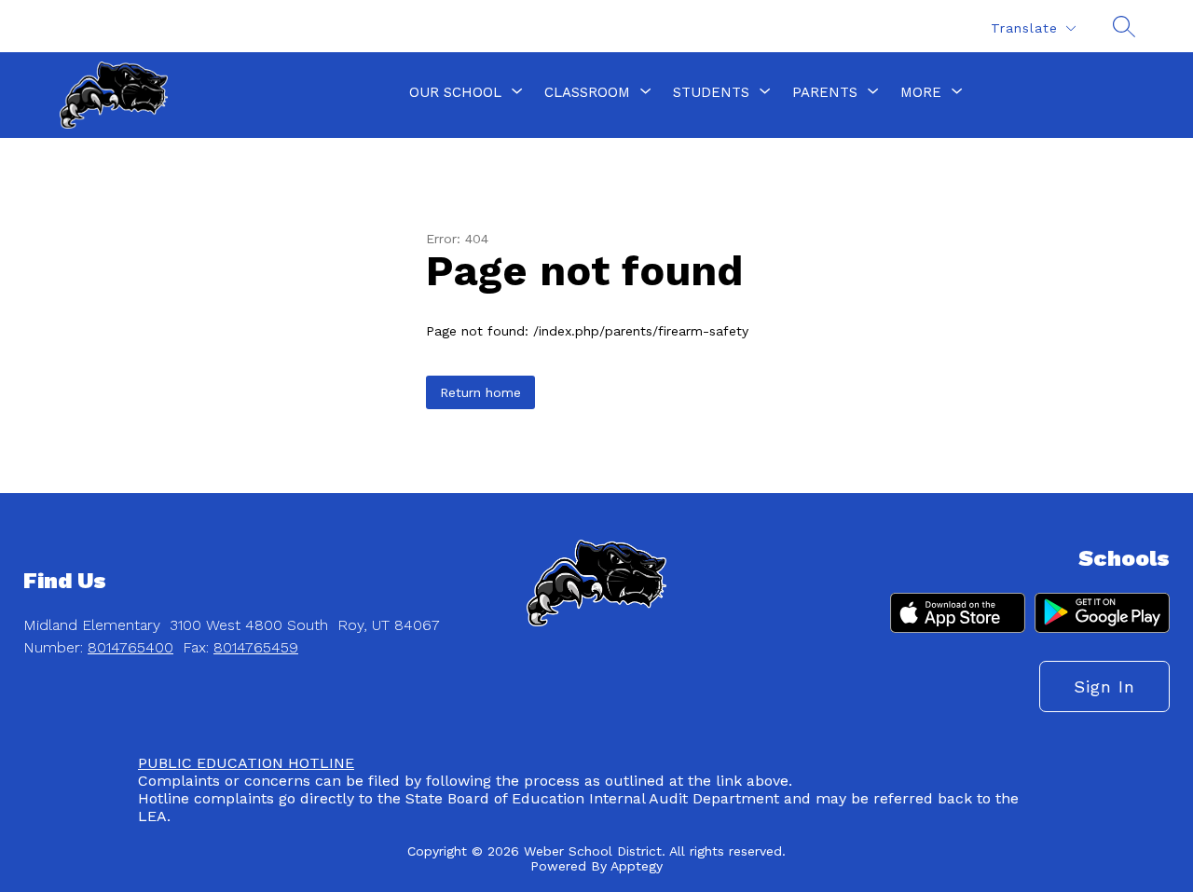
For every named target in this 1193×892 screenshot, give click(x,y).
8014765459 (255, 647)
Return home (480, 392)
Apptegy (636, 865)
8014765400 (130, 647)
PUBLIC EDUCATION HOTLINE (246, 763)
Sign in (1104, 686)
